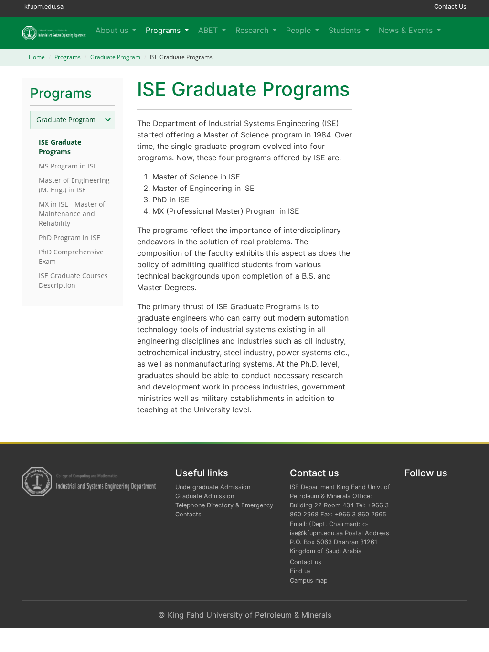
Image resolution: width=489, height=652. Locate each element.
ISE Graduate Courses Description (73, 280)
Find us (300, 571)
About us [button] (113, 30)
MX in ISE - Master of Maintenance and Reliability (72, 214)
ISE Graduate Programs (60, 146)
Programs (67, 57)
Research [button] (253, 30)
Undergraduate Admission (212, 487)
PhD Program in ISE (69, 237)
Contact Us (450, 6)
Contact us (305, 562)
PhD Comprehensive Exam (71, 256)
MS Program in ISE (68, 165)
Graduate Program (115, 57)
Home (37, 57)
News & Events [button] (407, 30)
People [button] (299, 30)
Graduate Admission (204, 496)
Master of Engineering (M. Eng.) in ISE (74, 185)
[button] (453, 33)
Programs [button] (164, 30)
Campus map (309, 580)
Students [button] (346, 30)
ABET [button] (209, 30)
